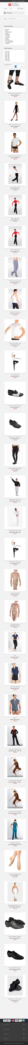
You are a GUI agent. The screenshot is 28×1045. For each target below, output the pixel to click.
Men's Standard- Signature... (15, 936)
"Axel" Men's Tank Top (15, 312)
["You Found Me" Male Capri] (15, 767)
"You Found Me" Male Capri (15, 780)
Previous (12, 66)
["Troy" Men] (15, 361)
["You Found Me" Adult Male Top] (15, 798)
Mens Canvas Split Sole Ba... (15, 93)
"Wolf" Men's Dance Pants (15, 281)
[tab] (14, 26)
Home (5, 18)
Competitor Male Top (15, 843)
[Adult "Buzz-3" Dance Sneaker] (15, 985)
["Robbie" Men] (15, 423)
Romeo (15, 718)
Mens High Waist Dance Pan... (15, 905)
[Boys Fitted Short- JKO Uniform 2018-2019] (15, 111)
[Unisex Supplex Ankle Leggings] (15, 455)
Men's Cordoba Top (15, 249)
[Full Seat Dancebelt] (15, 580)
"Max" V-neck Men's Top (15, 343)
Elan (15, 655)
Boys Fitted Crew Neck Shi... (15, 156)
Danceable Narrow (15, 624)
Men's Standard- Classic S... (15, 967)
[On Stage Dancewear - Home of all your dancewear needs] (14, 4)
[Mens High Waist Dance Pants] (15, 892)
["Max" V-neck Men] (15, 330)
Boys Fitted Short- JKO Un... (15, 124)
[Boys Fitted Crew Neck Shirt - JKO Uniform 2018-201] (15, 142)
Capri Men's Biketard (15, 686)
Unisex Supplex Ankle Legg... (15, 468)
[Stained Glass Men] (15, 517)
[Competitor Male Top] (15, 829)
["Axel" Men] (15, 299)
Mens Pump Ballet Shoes (15, 874)
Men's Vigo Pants (15, 218)
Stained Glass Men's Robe (15, 530)
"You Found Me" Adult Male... (15, 811)
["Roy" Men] (15, 392)
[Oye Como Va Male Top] (15, 736)
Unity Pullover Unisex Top (15, 499)
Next (22, 66)
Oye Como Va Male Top (15, 749)
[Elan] (15, 642)
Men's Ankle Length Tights (15, 562)
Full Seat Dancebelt (15, 593)
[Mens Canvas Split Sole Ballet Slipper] (15, 80)
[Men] (15, 174)
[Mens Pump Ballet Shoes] (15, 861)
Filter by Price (8, 48)
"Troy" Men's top (15, 374)
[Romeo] (15, 704)
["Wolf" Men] (15, 267)
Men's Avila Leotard (15, 187)
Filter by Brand (8, 26)
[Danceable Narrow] (15, 611)
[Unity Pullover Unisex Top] (15, 486)
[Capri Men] (15, 673)
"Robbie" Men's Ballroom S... (15, 437)
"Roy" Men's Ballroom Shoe (15, 405)
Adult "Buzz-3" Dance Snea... (15, 999)
